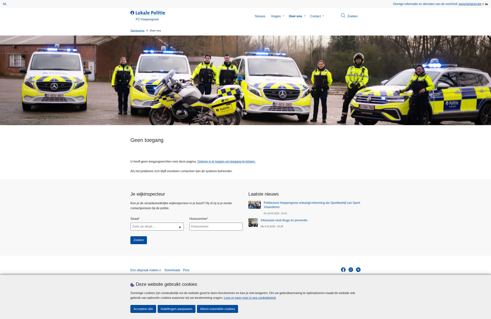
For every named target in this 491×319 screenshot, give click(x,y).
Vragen (276, 16)
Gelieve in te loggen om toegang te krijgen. (226, 161)
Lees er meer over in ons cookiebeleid (250, 297)
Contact (315, 16)
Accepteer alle (143, 309)
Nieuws (260, 16)
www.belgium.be (470, 4)
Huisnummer (198, 218)
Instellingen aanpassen (176, 309)
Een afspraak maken (144, 270)
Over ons (295, 16)
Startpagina (137, 30)
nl (5, 4)
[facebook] (343, 269)
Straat (134, 218)
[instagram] (350, 269)
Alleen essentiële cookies (217, 309)
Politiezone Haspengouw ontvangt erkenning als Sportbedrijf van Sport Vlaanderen (312, 205)
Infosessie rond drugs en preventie (284, 220)
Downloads (172, 270)
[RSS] (358, 269)
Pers (186, 270)
